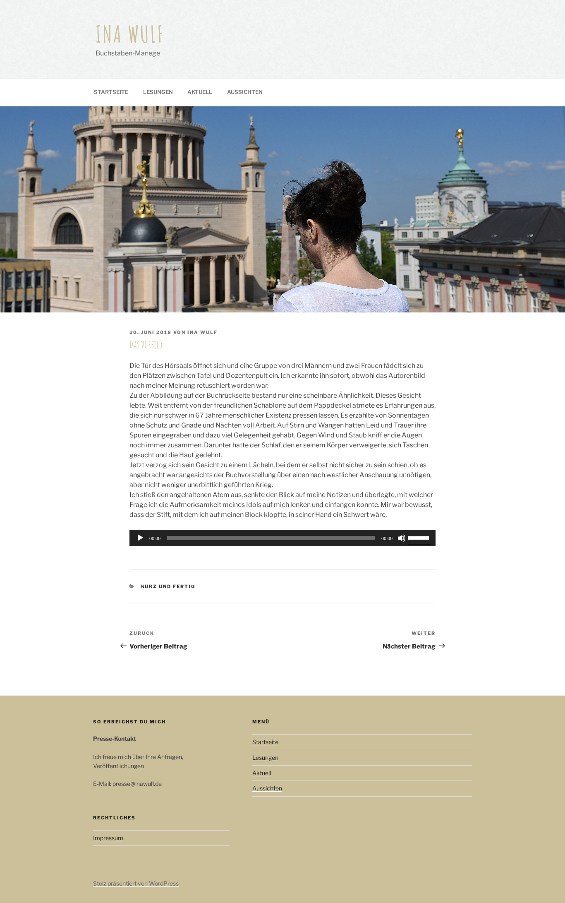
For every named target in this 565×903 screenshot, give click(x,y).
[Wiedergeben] (140, 538)
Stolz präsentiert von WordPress (136, 883)
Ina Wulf (130, 33)
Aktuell (199, 92)
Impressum (108, 837)
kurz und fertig (168, 586)
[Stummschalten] (401, 538)
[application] (282, 538)
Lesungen (158, 92)
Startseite (111, 92)
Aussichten (245, 92)
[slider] (419, 537)
